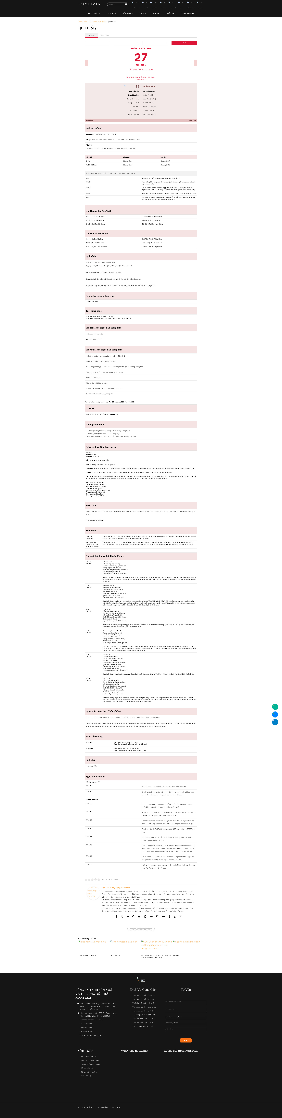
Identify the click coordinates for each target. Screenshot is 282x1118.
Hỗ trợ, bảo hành (88, 1068)
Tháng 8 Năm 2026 (141, 49)
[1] (195, 63)
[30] (155, 49)
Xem (184, 43)
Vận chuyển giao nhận (90, 1064)
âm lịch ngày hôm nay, (99, 402)
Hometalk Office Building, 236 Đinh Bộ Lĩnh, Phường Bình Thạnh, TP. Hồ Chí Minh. (98, 1006)
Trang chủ (82, 22)
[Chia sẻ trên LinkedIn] (149, 929)
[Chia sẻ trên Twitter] (137, 929)
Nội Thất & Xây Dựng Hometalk (116, 888)
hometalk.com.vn (95, 1020)
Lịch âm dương (93, 128)
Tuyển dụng (86, 1076)
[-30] (127, 49)
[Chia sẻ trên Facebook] (129, 929)
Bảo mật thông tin (88, 1056)
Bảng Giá (127, 13)
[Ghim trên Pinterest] (145, 929)
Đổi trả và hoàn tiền (89, 1072)
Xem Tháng (105, 35)
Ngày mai (192, 120)
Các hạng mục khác (97, 22)
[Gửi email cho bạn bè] (141, 929)
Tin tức (156, 13)
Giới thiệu (93, 13)
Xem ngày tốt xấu (95, 296)
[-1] (86, 63)
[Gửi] (126, 4)
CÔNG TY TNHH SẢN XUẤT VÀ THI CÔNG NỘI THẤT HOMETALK (94, 993)
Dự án (143, 13)
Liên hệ (170, 13)
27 (141, 57)
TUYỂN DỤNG (187, 13)
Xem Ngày (91, 35)
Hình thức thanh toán (90, 1060)
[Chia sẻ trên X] (133, 929)
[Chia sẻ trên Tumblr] (153, 929)
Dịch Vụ (110, 13)
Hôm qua (89, 120)
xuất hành (95, 556)
